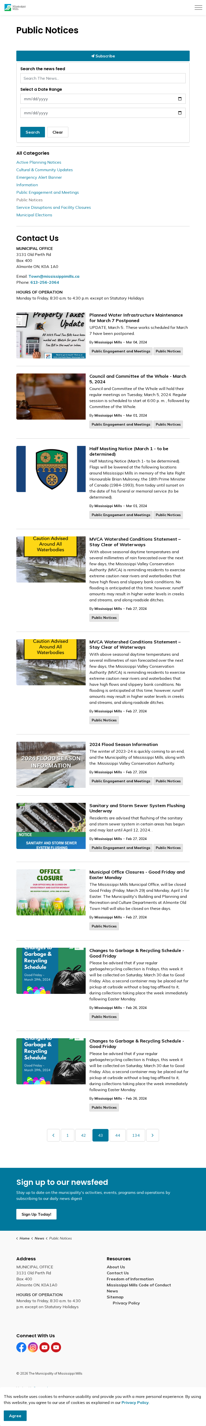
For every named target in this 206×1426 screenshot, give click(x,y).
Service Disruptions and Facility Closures (53, 207)
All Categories (32, 153)
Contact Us (118, 1272)
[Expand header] (198, 7)
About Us (116, 1266)
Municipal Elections (34, 214)
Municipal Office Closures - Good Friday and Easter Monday (137, 874)
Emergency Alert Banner (39, 177)
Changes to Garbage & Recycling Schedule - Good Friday (136, 953)
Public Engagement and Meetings (121, 351)
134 (136, 1135)
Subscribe (104, 55)
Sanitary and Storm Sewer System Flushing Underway (137, 808)
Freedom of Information (130, 1278)
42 (83, 1135)
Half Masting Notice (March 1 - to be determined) (128, 451)
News (112, 1290)
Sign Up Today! (36, 1214)
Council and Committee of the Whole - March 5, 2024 (137, 379)
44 (117, 1135)
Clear (58, 132)
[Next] (152, 1135)
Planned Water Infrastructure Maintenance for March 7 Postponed (136, 317)
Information (27, 184)
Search (33, 132)
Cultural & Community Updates (44, 169)
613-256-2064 (44, 282)
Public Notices (168, 351)
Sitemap (116, 1296)
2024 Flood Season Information (123, 744)
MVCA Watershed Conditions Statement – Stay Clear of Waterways (135, 541)
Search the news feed (42, 68)
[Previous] (53, 1135)
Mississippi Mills (108, 342)
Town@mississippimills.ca (53, 276)
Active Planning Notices (38, 162)
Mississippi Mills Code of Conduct (139, 1284)
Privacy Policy (126, 1302)
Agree (15, 1415)
